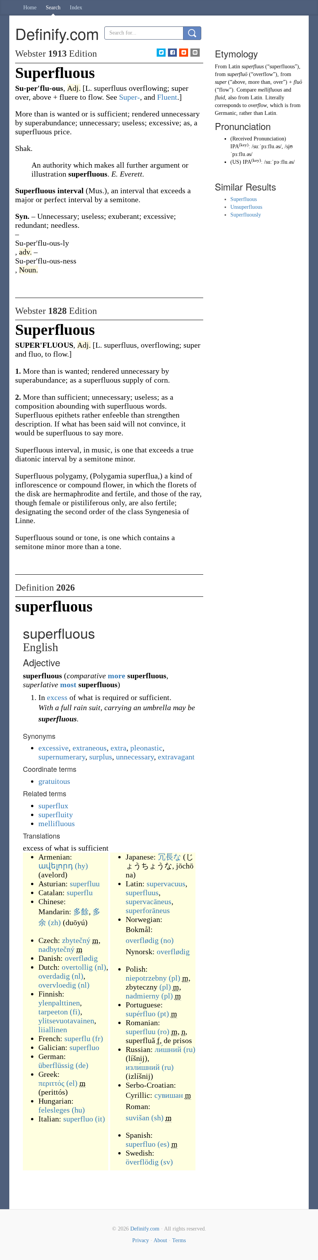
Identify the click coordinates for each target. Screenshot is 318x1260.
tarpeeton (53, 1011)
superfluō (237, 74)
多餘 (81, 911)
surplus (100, 756)
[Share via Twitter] (161, 52)
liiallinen (52, 1029)
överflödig (142, 1162)
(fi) (75, 1011)
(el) (72, 1083)
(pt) (163, 1013)
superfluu (85, 883)
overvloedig (57, 985)
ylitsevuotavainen (66, 1020)
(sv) (167, 1162)
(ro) (163, 1031)
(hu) (78, 1110)
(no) (167, 940)
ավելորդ (55, 865)
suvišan (137, 1117)
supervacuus (166, 883)
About (160, 1240)
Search (53, 7)
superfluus (142, 892)
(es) (163, 1144)
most (68, 684)
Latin (234, 66)
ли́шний (168, 1049)
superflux (53, 805)
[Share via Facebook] (172, 52)
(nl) (100, 967)
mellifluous (56, 823)
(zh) (54, 922)
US (235, 162)
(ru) (189, 1049)
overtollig (77, 967)
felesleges (54, 1110)
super (220, 82)
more (116, 675)
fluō (298, 82)
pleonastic (146, 748)
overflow (257, 105)
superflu (80, 892)
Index (76, 7)
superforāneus (148, 910)
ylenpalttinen (59, 1002)
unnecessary (135, 756)
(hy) (81, 865)
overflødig (81, 958)
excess (57, 697)
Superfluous (243, 199)
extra (118, 748)
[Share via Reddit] (183, 52)
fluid (220, 98)
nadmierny (142, 995)
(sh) (157, 1117)
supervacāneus (148, 901)
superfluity (55, 814)
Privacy (140, 1240)
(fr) (97, 1038)
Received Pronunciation (258, 139)
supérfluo (141, 1013)
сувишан (168, 1095)
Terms (179, 1240)
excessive (53, 748)
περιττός (51, 1083)
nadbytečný (56, 949)
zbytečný (76, 940)
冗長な (169, 857)
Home (29, 7)
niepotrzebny (146, 978)
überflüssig (56, 1065)
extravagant (176, 756)
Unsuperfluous (246, 207)
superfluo (84, 1047)
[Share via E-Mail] (195, 52)
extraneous (90, 748)
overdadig (54, 976)
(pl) (174, 978)
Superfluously (245, 215)
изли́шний (143, 1067)
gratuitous (54, 781)
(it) (100, 1118)
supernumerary (61, 756)
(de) (82, 1065)
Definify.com (144, 1229)
